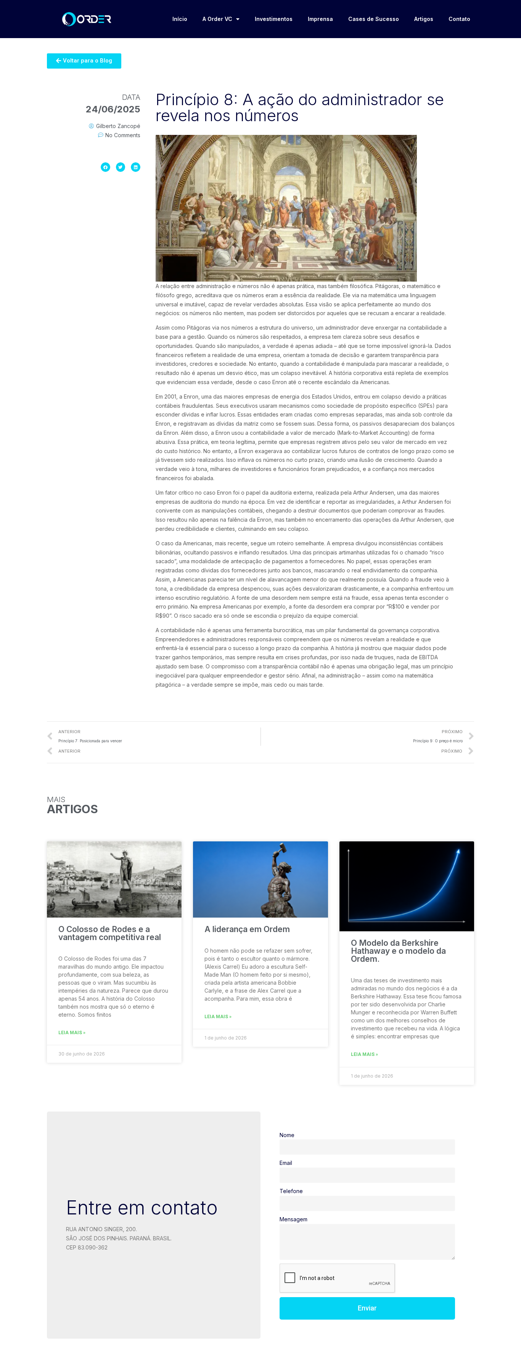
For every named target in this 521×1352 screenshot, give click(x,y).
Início (179, 19)
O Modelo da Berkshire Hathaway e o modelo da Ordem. (398, 951)
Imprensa (320, 19)
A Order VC (217, 19)
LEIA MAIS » (71, 1032)
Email (286, 1163)
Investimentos (274, 19)
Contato (459, 19)
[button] (84, 61)
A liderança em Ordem (247, 929)
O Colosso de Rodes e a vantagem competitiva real (109, 933)
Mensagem (293, 1219)
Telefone (291, 1191)
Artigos (423, 19)
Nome (287, 1135)
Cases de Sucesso (373, 19)
